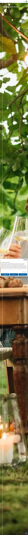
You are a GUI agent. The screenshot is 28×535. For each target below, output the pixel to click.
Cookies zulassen (23, 274)
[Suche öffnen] (3, 1)
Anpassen (13, 274)
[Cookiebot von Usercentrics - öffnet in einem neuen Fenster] (24, 259)
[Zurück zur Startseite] (24, 1)
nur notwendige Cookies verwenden (5, 274)
